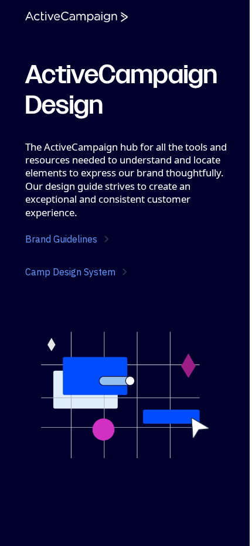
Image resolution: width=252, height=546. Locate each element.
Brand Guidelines (61, 239)
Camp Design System (70, 272)
